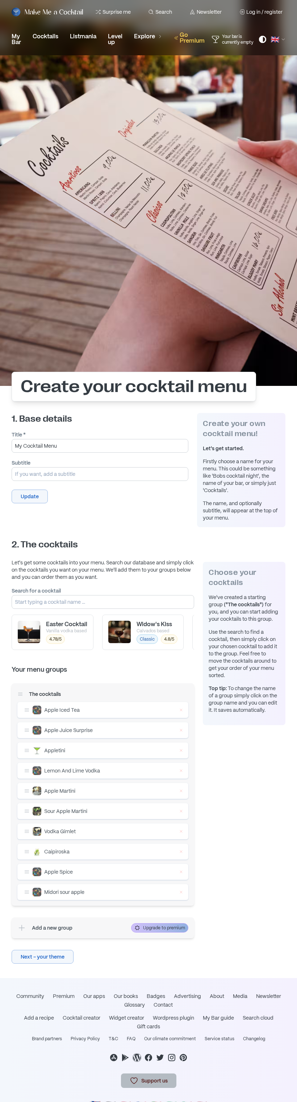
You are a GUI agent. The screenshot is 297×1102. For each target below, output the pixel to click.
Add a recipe (39, 1018)
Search (163, 12)
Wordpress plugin (173, 1018)
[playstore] (125, 1057)
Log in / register (264, 12)
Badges (156, 996)
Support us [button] (154, 1080)
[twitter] (160, 1057)
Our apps (94, 996)
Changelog (254, 1039)
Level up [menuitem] (115, 39)
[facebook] (148, 1057)
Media (240, 996)
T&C (113, 1039)
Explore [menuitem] (144, 36)
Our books (126, 996)
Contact (163, 1005)
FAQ (131, 1039)
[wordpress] (137, 1057)
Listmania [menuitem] (83, 36)
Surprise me (117, 12)
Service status (219, 1039)
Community (30, 996)
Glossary (134, 1005)
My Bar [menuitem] (16, 39)
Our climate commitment (170, 1039)
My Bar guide (218, 1018)
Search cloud (258, 1018)
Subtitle (21, 463)
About (217, 996)
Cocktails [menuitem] (45, 36)
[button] (30, 496)
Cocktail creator (81, 1018)
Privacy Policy (85, 1039)
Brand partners (47, 1039)
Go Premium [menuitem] (192, 37)
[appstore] (113, 1057)
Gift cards (148, 1026)
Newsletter (209, 12)
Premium (64, 996)
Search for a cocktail (36, 590)
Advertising (187, 996)
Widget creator (126, 1018)
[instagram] (171, 1057)
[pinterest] (183, 1057)
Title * (19, 434)
